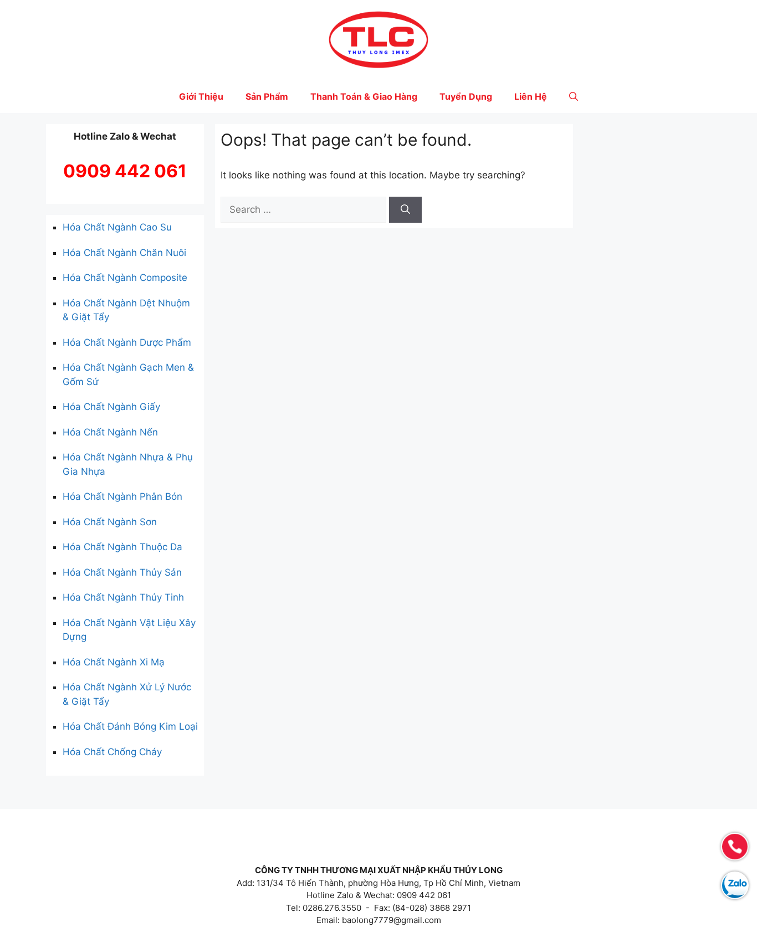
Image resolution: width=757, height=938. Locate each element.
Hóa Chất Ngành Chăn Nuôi (124, 252)
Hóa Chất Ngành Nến (110, 432)
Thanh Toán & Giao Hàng (363, 96)
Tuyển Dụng (465, 96)
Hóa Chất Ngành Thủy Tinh (123, 597)
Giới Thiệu (201, 96)
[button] (573, 96)
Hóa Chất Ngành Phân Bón (122, 496)
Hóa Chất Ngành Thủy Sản (122, 572)
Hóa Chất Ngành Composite (125, 277)
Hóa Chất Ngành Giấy (111, 406)
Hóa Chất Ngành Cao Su (117, 227)
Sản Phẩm (266, 96)
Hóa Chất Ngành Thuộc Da (122, 546)
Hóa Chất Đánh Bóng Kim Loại (130, 726)
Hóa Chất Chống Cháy (112, 751)
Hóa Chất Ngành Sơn (110, 521)
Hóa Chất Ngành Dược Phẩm (127, 342)
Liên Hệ (530, 96)
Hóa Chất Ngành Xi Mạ (114, 662)
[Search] (405, 210)
